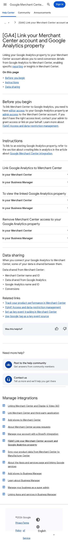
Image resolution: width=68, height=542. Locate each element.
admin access (10, 114)
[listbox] (45, 531)
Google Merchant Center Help (27, 4)
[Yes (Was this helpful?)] (56, 329)
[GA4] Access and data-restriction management (31, 126)
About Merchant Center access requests (29, 427)
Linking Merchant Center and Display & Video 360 (33, 406)
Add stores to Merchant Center (24, 420)
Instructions (12, 82)
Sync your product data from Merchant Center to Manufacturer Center (34, 453)
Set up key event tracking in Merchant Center (31, 312)
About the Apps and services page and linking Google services (36, 464)
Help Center (8, 12)
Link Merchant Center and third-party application (33, 413)
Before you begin (15, 78)
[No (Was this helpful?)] (65, 329)
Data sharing (12, 87)
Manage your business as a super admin (28, 487)
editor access (17, 110)
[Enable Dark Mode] (38, 520)
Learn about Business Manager (24, 480)
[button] (5, 4)
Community (24, 12)
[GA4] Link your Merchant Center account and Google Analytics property (33, 443)
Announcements (42, 12)
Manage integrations (20, 398)
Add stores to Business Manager (25, 473)
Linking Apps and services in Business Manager (32, 494)
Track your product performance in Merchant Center (35, 303)
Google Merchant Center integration (31, 153)
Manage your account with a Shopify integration (33, 434)
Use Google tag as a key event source (27, 316)
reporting (17, 66)
